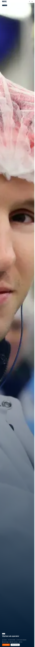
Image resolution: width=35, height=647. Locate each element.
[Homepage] (4, 1)
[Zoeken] (29, 1)
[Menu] (32, 1)
